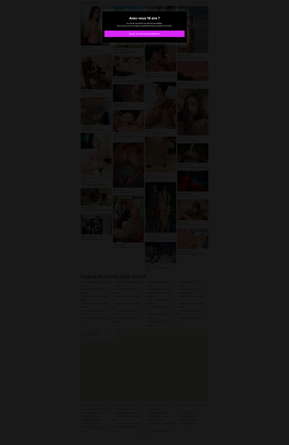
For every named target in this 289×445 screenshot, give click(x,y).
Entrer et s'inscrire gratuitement (144, 34)
